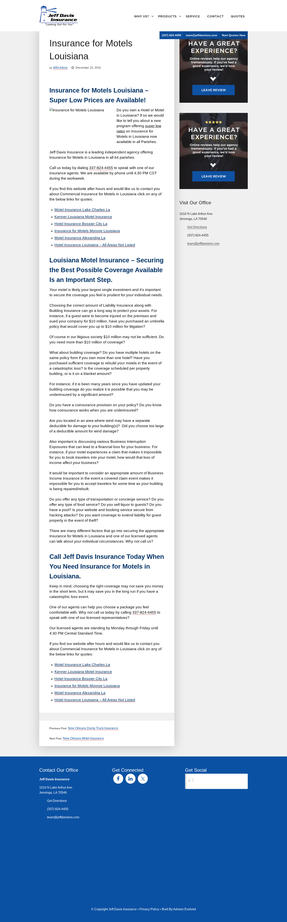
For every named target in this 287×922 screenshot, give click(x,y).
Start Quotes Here (233, 35)
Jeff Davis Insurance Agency (211, 781)
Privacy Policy (149, 909)
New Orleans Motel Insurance (83, 738)
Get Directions (197, 227)
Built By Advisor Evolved (179, 909)
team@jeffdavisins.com (201, 35)
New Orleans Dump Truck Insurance (93, 728)
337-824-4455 (101, 168)
